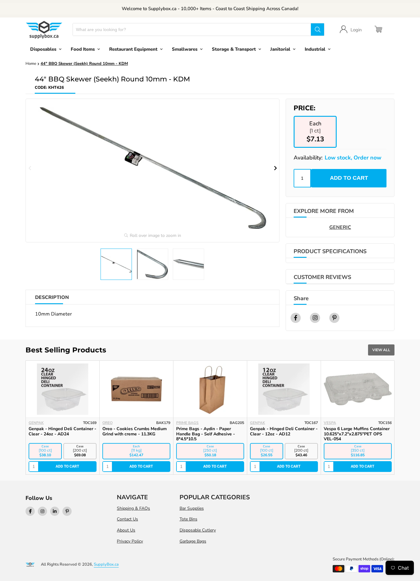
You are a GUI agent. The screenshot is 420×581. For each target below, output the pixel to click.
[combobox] (192, 29)
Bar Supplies (192, 508)
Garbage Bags (193, 541)
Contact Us (127, 519)
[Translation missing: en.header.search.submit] (317, 29)
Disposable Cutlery (198, 530)
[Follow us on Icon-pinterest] (67, 511)
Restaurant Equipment (133, 49)
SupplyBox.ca (106, 564)
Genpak (36, 422)
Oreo (107, 422)
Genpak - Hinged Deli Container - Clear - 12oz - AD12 (284, 431)
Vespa (330, 422)
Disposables (43, 49)
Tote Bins (188, 519)
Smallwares (184, 49)
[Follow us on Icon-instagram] (42, 511)
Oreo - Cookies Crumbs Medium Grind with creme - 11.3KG (134, 431)
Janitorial (280, 49)
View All (381, 349)
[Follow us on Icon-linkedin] (54, 511)
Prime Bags (187, 422)
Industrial (315, 49)
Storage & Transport (234, 49)
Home (31, 63)
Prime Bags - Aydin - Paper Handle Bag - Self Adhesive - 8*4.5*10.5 (205, 434)
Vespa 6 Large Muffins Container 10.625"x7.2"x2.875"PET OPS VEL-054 (357, 434)
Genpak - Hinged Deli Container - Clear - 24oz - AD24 (62, 431)
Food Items (83, 49)
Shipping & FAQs (133, 508)
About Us (126, 530)
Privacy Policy (130, 541)
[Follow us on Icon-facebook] (30, 511)
